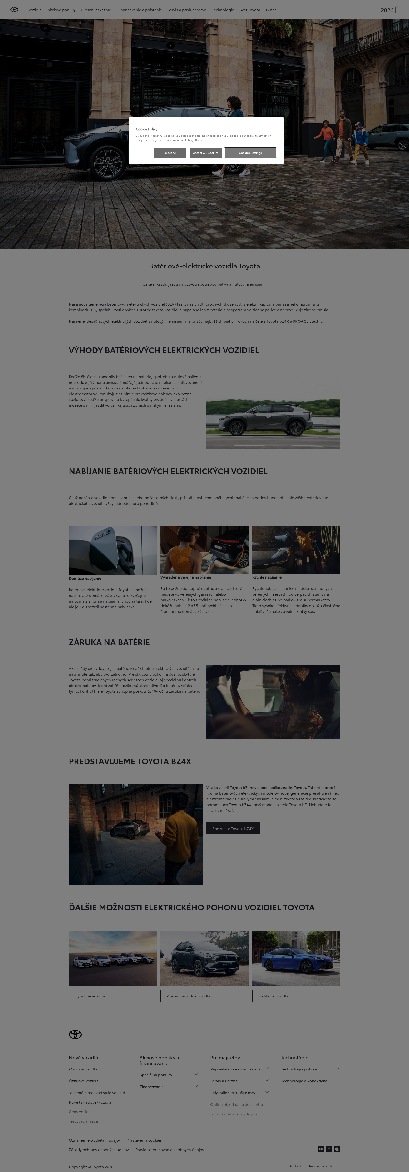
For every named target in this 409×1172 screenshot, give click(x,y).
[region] (206, 140)
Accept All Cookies (206, 153)
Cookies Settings (250, 153)
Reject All (170, 153)
